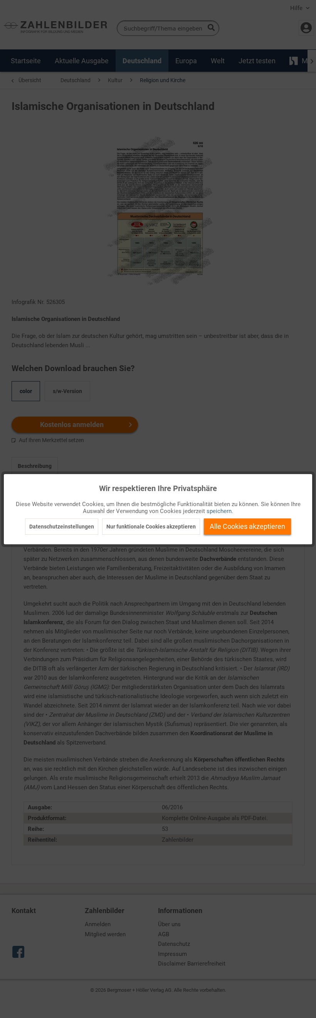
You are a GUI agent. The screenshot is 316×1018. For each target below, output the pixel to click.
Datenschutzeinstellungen (61, 526)
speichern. (220, 511)
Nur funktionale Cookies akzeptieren (151, 526)
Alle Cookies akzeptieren (247, 526)
